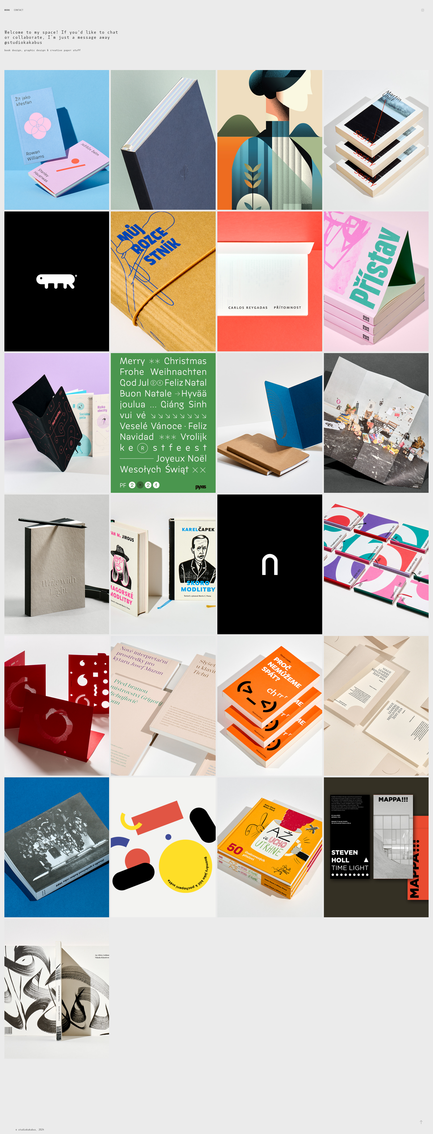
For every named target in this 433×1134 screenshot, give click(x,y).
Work (7, 10)
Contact (18, 10)
